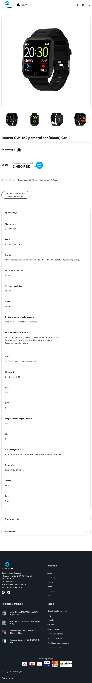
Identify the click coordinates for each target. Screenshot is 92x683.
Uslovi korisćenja (54, 638)
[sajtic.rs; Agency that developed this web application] (11, 678)
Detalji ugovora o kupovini (58, 643)
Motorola (51, 591)
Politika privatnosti (55, 634)
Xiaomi (50, 582)
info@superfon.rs (14, 587)
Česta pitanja (53, 629)
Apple (49, 573)
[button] (88, 4)
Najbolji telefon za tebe (57, 611)
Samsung (51, 577)
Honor (49, 586)
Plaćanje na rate (54, 647)
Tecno (50, 596)
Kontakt (50, 620)
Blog (49, 615)
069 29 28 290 (20, 584)
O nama (50, 625)
